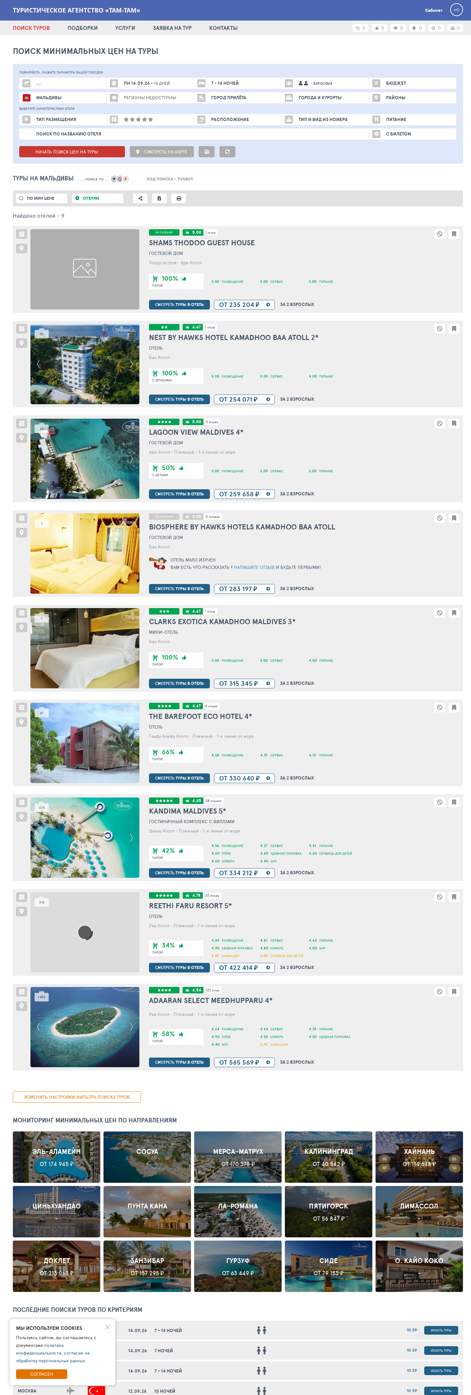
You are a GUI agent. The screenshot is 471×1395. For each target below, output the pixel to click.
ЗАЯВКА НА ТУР (172, 28)
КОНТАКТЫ (223, 28)
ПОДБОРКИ (83, 28)
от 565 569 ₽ (239, 1062)
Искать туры (441, 1330)
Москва (27, 1391)
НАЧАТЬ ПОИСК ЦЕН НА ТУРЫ (67, 152)
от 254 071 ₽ (238, 399)
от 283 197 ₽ (238, 588)
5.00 (196, 232)
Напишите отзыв (254, 567)
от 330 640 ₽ (239, 778)
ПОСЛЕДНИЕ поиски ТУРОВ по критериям (77, 1309)
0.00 (196, 516)
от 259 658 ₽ (239, 494)
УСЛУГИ (125, 28)
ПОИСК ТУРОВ (31, 28)
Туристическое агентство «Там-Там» (76, 10)
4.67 (196, 327)
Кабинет (433, 10)
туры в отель (179, 304)
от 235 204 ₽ (239, 304)
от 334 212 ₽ (238, 872)
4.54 (196, 990)
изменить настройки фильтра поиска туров (77, 1097)
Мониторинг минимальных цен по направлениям (95, 1120)
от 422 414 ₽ (238, 967)
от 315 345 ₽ (238, 683)
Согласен (41, 1374)
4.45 (196, 801)
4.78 (196, 895)
